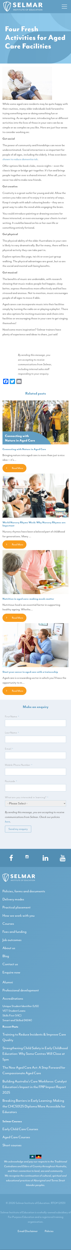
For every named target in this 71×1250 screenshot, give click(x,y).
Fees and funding (14, 932)
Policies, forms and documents (23, 891)
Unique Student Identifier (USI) (20, 1006)
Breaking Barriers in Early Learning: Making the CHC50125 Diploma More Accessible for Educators (33, 1106)
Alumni (7, 982)
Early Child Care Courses (20, 1129)
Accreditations (12, 998)
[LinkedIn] (44, 857)
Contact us (10, 964)
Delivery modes (13, 899)
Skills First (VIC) (11, 1015)
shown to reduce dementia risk (20, 159)
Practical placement (16, 907)
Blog (5, 956)
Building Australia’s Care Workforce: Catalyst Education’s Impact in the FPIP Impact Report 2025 (34, 1087)
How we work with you (18, 915)
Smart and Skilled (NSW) (17, 1020)
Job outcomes (11, 940)
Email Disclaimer (28, 1231)
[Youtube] (61, 857)
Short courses (11, 1145)
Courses (8, 923)
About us (8, 948)
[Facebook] (10, 857)
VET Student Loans (13, 1010)
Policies (49, 1231)
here (7, 821)
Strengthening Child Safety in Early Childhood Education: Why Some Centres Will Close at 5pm (35, 1054)
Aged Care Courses (16, 1137)
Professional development (20, 990)
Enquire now (11, 972)
